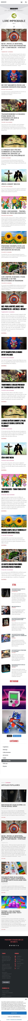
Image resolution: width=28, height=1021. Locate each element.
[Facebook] (9, 945)
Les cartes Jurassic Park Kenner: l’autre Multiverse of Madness (13, 279)
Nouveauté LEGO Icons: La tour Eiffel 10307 (18, 589)
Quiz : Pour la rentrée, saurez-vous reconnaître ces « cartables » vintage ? (13, 46)
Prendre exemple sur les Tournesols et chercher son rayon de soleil (13, 248)
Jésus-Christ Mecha (10, 184)
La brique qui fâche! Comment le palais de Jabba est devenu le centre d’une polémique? (13, 152)
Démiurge (5, 749)
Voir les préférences (14, 1016)
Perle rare (5, 763)
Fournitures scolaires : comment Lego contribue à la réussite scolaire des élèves (13, 879)
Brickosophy (3, 2)
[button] (26, 999)
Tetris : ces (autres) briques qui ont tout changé (11, 912)
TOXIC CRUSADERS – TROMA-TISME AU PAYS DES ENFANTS (13, 212)
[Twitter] (11, 945)
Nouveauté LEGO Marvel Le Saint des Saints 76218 (19, 619)
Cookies (8, 1019)
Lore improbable (7, 760)
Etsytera (5, 766)
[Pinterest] (14, 945)
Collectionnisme (7, 752)
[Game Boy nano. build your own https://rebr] (14, 697)
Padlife (4, 758)
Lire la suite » (3, 817)
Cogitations (5, 747)
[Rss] (18, 945)
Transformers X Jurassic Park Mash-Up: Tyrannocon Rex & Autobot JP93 (13, 117)
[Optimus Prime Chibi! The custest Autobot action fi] (14, 722)
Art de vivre (5, 755)
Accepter (14, 1013)
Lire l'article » (4, 333)
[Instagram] (16, 945)
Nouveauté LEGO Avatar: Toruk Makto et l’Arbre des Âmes (19, 635)
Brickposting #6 (16, 606)
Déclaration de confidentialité (16, 1019)
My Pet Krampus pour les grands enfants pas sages (13, 86)
